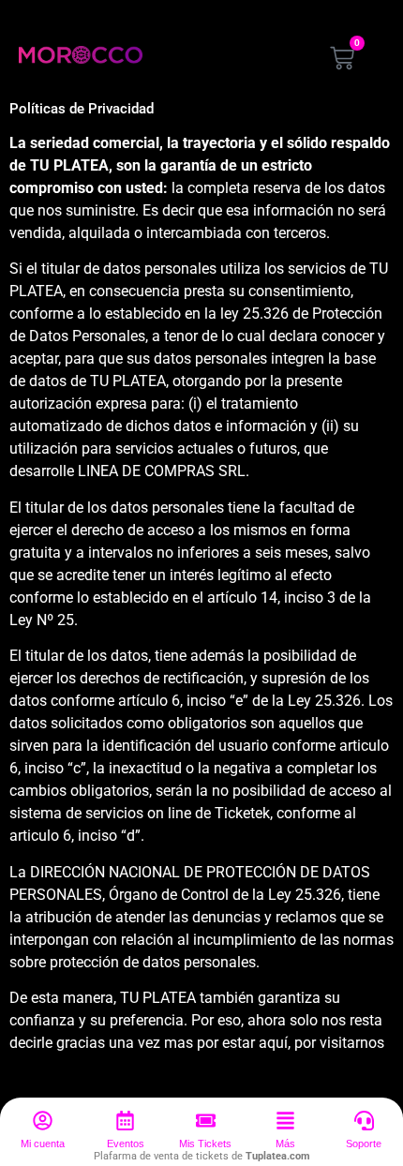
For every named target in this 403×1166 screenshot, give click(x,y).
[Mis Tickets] (206, 1120)
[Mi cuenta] (42, 1120)
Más (285, 1143)
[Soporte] (364, 1120)
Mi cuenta (43, 1143)
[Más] (285, 1120)
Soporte (363, 1143)
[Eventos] (125, 1120)
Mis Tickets (205, 1143)
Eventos (125, 1143)
